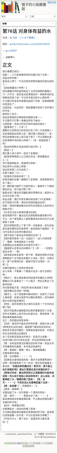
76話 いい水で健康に (24, 37)
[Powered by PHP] (22, 443)
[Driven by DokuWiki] (28, 446)
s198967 (12, 50)
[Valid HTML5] (34, 443)
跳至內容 (52, 2)
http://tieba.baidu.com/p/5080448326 (31, 44)
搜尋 (26, 16)
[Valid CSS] (47, 443)
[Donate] (10, 443)
